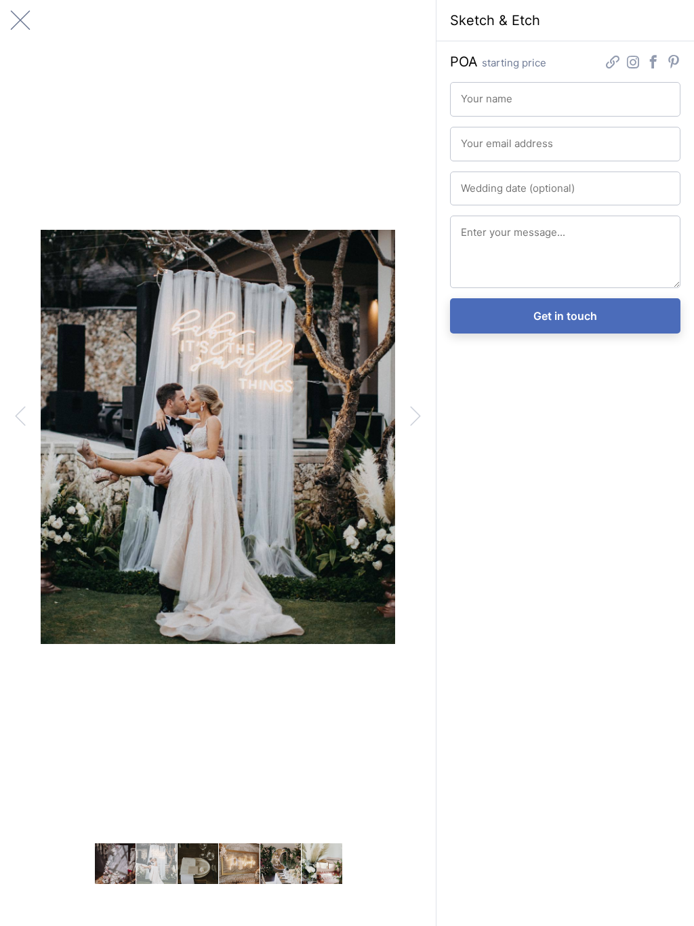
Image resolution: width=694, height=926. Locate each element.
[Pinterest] (673, 63)
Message (477, 226)
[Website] (612, 63)
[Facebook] (653, 63)
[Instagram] (633, 63)
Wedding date (486, 182)
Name (471, 93)
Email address (486, 137)
